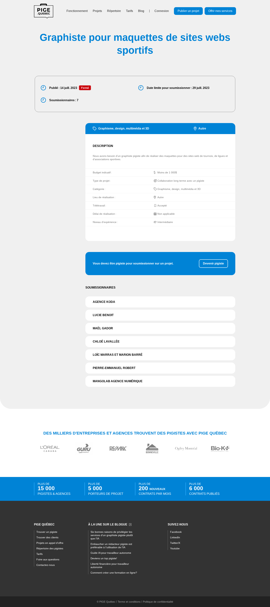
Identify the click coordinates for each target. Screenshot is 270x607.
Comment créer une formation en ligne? (114, 572)
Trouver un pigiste (46, 531)
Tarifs (129, 10)
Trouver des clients (47, 537)
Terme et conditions (129, 601)
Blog (141, 10)
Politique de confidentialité (158, 601)
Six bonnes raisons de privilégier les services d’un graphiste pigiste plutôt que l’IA (112, 535)
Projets (97, 10)
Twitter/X (175, 542)
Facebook (176, 531)
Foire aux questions (47, 559)
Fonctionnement (77, 10)
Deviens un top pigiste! (104, 558)
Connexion (161, 10)
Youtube (175, 548)
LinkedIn (175, 537)
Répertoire (114, 10)
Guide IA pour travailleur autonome (111, 552)
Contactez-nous (45, 564)
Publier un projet (188, 10)
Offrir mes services (220, 10)
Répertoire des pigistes (49, 548)
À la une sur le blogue (107, 524)
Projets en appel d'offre (49, 542)
